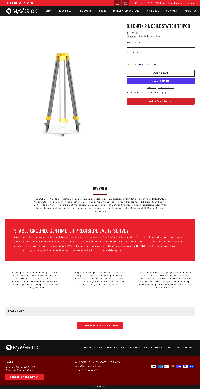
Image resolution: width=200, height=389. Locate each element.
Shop (49, 11)
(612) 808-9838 (156, 3)
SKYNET (103, 11)
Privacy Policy (115, 347)
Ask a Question (160, 101)
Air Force (153, 11)
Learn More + (17, 311)
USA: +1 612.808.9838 (87, 370)
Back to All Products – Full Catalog (102, 326)
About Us (191, 11)
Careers (188, 347)
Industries (64, 11)
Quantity (133, 52)
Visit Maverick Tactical (181, 3)
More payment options (160, 87)
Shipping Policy (137, 347)
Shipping (131, 36)
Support (171, 11)
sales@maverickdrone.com (91, 366)
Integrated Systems (126, 11)
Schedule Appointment (25, 377)
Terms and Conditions (165, 347)
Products (85, 11)
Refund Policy (93, 347)
